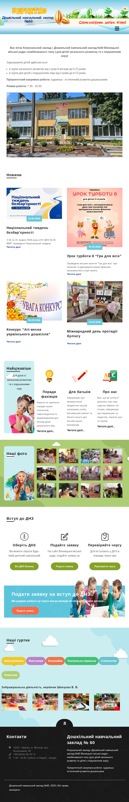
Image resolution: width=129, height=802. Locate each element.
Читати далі (14, 247)
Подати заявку (64, 566)
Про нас (110, 392)
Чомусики (10, 675)
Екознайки (55, 660)
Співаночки (109, 660)
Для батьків (80, 392)
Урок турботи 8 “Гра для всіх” (94, 256)
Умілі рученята (14, 660)
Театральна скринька (81, 660)
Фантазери (36, 660)
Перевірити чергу (104, 566)
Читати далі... (45, 431)
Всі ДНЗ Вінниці (24, 566)
